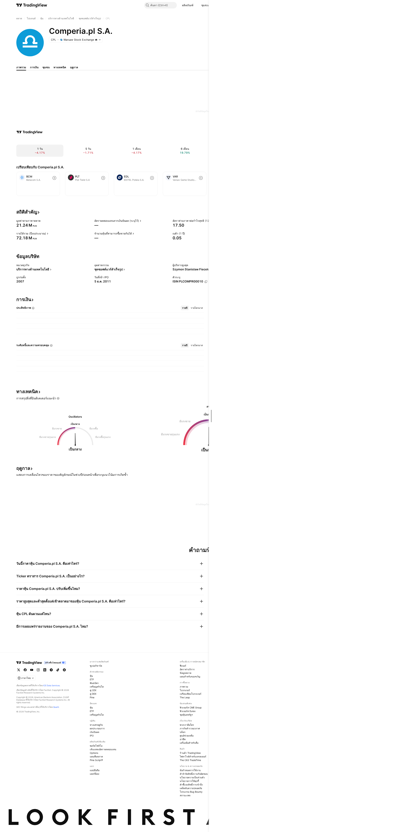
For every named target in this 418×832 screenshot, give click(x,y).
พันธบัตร (94, 683)
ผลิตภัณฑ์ (187, 5)
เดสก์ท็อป (94, 773)
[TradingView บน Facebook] (25, 670)
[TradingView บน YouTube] (31, 670)
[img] (96, 39)
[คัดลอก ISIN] (205, 281)
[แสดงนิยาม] (42, 220)
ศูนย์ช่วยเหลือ (186, 735)
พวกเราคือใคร (187, 724)
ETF (92, 679)
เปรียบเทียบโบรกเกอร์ (190, 693)
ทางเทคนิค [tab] (60, 67)
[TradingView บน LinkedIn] (44, 670)
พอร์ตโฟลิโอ (96, 745)
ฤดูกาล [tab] (74, 67)
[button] (195, 5)
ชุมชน (205, 5)
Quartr (56, 707)
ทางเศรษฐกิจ (96, 724)
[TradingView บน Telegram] (51, 670)
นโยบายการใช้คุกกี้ (189, 781)
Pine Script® (96, 760)
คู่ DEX (93, 693)
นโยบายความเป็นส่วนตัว (192, 777)
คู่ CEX (93, 690)
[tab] (185, 308)
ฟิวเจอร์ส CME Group (191, 707)
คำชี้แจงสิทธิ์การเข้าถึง (191, 784)
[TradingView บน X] (18, 670)
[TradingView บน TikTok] (58, 670)
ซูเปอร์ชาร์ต (96, 665)
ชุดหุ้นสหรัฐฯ (186, 714)
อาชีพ (182, 739)
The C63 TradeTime (190, 760)
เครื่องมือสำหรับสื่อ (189, 742)
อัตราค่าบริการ (187, 669)
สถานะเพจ (185, 795)
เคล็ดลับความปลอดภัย (191, 788)
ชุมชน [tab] (46, 67)
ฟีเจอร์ (183, 665)
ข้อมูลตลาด (185, 673)
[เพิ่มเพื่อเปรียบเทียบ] (54, 178)
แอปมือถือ (94, 770)
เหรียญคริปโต (97, 686)
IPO (92, 735)
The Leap (185, 697)
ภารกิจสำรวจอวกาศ (190, 728)
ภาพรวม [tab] (21, 67)
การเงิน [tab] (34, 67)
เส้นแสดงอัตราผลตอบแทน (103, 749)
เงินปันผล (94, 732)
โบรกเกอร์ (185, 690)
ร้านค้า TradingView (190, 753)
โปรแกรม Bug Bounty (191, 791)
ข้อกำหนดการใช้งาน (190, 770)
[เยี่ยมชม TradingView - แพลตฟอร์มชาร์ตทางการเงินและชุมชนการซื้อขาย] (29, 132)
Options (94, 753)
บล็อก (182, 732)
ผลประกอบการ (97, 728)
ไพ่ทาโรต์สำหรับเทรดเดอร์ (193, 756)
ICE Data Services (51, 685)
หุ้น (91, 675)
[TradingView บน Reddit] (64, 670)
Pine (92, 697)
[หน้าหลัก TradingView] (31, 5)
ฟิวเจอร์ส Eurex (188, 711)
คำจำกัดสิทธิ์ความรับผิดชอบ (194, 773)
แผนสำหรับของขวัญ (190, 676)
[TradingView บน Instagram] (38, 670)
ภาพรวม (184, 686)
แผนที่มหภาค (96, 756)
